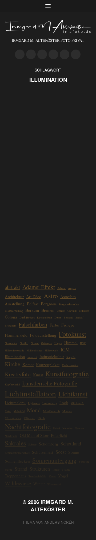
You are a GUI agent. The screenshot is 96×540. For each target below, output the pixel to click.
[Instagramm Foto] (31, 54)
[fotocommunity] (64, 54)
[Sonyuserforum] (76, 54)
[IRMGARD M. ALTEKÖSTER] (48, 26)
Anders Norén (59, 522)
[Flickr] (42, 54)
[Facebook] (53, 54)
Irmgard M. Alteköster (52, 505)
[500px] (20, 54)
